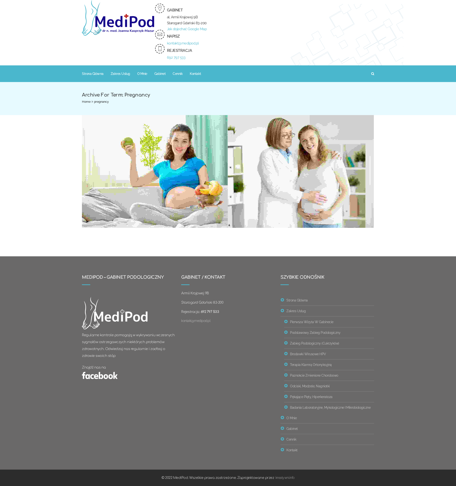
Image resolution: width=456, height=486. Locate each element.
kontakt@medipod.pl (183, 43)
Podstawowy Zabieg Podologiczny (315, 332)
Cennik (178, 74)
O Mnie (142, 74)
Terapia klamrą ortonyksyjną (311, 365)
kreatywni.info (285, 478)
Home (86, 101)
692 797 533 (176, 57)
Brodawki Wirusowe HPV (308, 354)
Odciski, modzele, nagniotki (310, 386)
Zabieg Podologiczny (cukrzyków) (314, 343)
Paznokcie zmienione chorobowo (314, 375)
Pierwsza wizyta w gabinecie (311, 322)
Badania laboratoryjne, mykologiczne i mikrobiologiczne (330, 407)
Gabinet (160, 74)
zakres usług (120, 74)
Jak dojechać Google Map (187, 29)
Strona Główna (93, 74)
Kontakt (195, 74)
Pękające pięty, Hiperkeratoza (311, 397)
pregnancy (101, 101)
